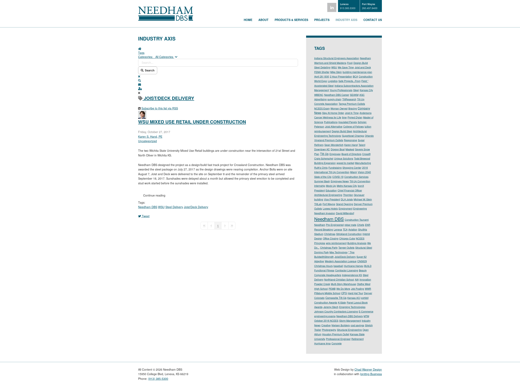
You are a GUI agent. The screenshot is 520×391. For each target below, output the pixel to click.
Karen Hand (351, 144)
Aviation (352, 229)
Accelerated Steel (324, 85)
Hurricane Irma (322, 343)
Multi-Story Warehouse (343, 284)
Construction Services (356, 176)
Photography (329, 329)
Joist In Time (352, 113)
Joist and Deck (363, 67)
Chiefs (360, 224)
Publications (331, 122)
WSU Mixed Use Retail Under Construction (192, 121)
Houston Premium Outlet (335, 334)
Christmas (329, 234)
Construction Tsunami (357, 219)
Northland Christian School (339, 279)
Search (149, 70)
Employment (345, 208)
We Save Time (346, 67)
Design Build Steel (342, 131)
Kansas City (366, 90)
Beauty (363, 270)
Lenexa (338, 229)
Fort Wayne (329, 204)
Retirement (357, 339)
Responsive (350, 140)
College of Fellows (353, 126)
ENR (367, 224)
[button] (218, 80)
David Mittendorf (345, 213)
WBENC (318, 94)
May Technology (338, 252)
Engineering (360, 208)
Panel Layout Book (357, 302)
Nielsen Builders (341, 325)
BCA (355, 76)
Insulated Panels (347, 122)
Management (321, 90)
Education (331, 190)
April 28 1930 (321, 76)
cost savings (357, 325)
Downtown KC (322, 149)
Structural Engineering (349, 329)
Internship (319, 185)
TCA (345, 229)
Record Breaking (323, 229)
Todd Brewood (362, 158)
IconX (361, 185)
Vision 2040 (364, 172)
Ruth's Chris (321, 167)
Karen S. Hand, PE (150, 136)
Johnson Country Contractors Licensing (336, 311)
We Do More (343, 288)
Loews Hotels (330, 208)
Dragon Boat (338, 149)
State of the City (323, 176)
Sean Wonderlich (333, 144)
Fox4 (350, 62)
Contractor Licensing (346, 270)
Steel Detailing (322, 67)
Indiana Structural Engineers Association (336, 58)
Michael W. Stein (363, 199)
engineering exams (325, 316)
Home (248, 20)
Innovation (365, 279)
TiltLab (318, 204)
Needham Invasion (324, 213)
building (318, 199)
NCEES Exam (322, 108)
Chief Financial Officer (350, 190)
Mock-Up (331, 185)
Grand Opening (344, 204)
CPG (344, 293)
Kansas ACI (353, 297)
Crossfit (366, 154)
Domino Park (321, 252)
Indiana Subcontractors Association (354, 85)
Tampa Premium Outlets (352, 103)
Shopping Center (351, 167)
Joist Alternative (333, 126)
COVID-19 (337, 176)
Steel (356, 90)
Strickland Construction (349, 234)
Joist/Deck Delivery (196, 207)
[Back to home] (165, 19)
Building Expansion (325, 163)
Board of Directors (351, 154)
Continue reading (154, 195)
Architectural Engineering (328, 195)
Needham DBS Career (336, 94)
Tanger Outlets (346, 247)
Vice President (332, 199)
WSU (161, 207)
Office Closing (330, 238)
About (263, 20)
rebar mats (350, 224)
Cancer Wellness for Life (327, 117)
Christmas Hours (323, 266)
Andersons (366, 113)
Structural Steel (363, 247)
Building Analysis (356, 243)
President (319, 190)
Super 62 (361, 256)
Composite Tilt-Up (336, 298)
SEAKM (354, 94)
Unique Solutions (343, 158)
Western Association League (340, 261)
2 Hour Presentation (341, 76)
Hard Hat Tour (355, 293)
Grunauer (359, 195)
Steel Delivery (174, 207)
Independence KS (352, 275)
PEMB (332, 288)
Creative (326, 325)
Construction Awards (325, 302)
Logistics (333, 81)
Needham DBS (147, 207)
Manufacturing (363, 163)
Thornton (348, 195)
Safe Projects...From (349, 81)
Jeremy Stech (330, 307)
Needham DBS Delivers (349, 316)
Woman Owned (339, 108)
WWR (368, 288)
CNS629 (362, 261)
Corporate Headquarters (327, 275)
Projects (321, 20)
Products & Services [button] (291, 20)
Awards (318, 307)
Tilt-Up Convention (360, 181)
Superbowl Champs (353, 135)
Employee (335, 154)
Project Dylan (355, 117)
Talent (362, 144)
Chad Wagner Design (368, 369)
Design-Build (360, 62)
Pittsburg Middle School (327, 293)
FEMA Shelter (321, 72)
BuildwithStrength (324, 256)
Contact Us (372, 20)
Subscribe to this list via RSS (159, 108)
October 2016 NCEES (326, 320)
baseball (338, 266)
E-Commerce (366, 311)
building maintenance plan (357, 72)
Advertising (320, 99)
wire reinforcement (336, 243)
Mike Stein (336, 72)
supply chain (334, 99)
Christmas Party (329, 247)
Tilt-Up (324, 154)
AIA (357, 279)
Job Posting (357, 288)
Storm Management (350, 320)
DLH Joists (347, 199)
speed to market (345, 163)
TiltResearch (349, 99)
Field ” (364, 81)
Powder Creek (322, 284)
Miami (353, 172)
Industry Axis (346, 20)
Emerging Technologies (352, 307)
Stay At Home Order (333, 113)
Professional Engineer (338, 339)
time (344, 117)
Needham (319, 224)
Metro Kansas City (347, 185)
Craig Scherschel (323, 158)
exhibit (364, 297)
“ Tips (351, 252)
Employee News (340, 181)
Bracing (352, 108)
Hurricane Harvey (353, 266)
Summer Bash (322, 181)
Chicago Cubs (347, 238)
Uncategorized (147, 141)
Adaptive (319, 261)
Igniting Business (371, 374)
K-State (342, 302)
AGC (362, 94)
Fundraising (335, 167)
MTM (366, 316)
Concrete (337, 343)
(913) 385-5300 (158, 379)
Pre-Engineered (335, 224)
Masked (350, 149)
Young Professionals (341, 90)
